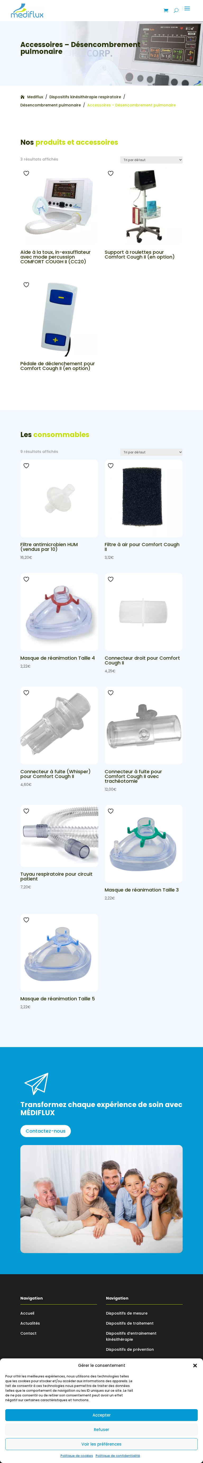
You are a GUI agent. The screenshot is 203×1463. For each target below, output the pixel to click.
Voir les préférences (101, 1444)
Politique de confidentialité (118, 1455)
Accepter (102, 1415)
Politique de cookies (77, 1455)
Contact (28, 1333)
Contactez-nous (46, 1131)
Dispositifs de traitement (130, 1323)
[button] (195, 1365)
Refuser (101, 1429)
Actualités (30, 1323)
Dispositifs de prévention (130, 1349)
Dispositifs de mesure (126, 1313)
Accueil (27, 1313)
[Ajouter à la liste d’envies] (27, 173)
